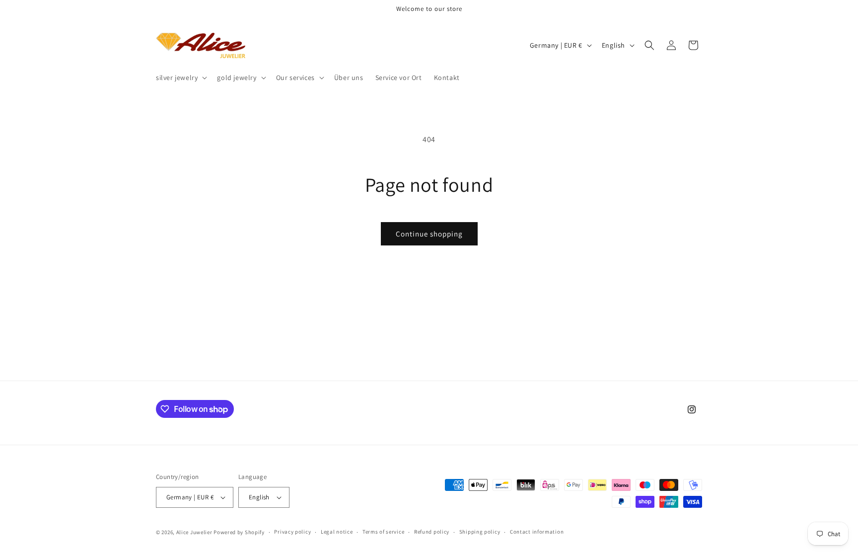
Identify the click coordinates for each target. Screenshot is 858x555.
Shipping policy (479, 531)
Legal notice (337, 531)
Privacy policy (292, 531)
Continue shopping (429, 233)
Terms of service (383, 531)
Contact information (537, 531)
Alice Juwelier (194, 532)
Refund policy (431, 531)
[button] (180, 77)
